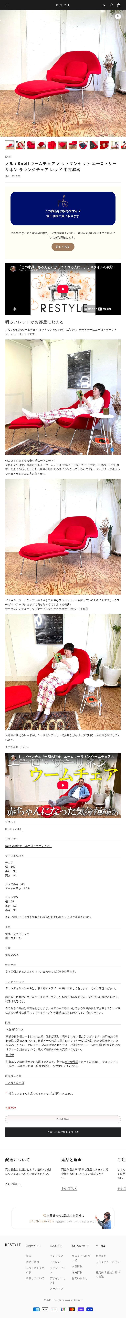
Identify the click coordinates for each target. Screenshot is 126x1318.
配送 (28, 1256)
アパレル (55, 1262)
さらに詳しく (13, 1184)
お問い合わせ (59, 917)
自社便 (10, 1055)
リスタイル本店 (14, 1083)
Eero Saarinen (27, 846)
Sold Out (63, 1119)
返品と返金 (32, 1262)
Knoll (8, 156)
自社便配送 (71, 1062)
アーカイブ (56, 1289)
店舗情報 (77, 1266)
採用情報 (77, 1272)
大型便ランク (14, 1029)
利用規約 (101, 1256)
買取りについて (35, 1278)
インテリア (56, 1256)
